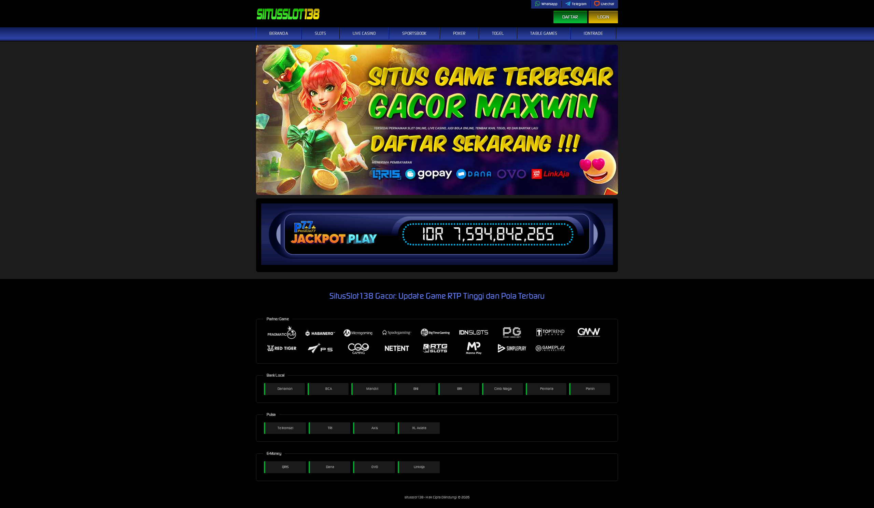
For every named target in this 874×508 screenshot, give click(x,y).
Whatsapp (549, 4)
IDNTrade (593, 33)
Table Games (543, 33)
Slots (320, 33)
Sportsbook (414, 33)
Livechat (607, 4)
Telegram (579, 4)
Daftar (570, 17)
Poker (459, 33)
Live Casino (364, 33)
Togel (498, 33)
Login (603, 17)
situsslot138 (414, 497)
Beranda (278, 33)
